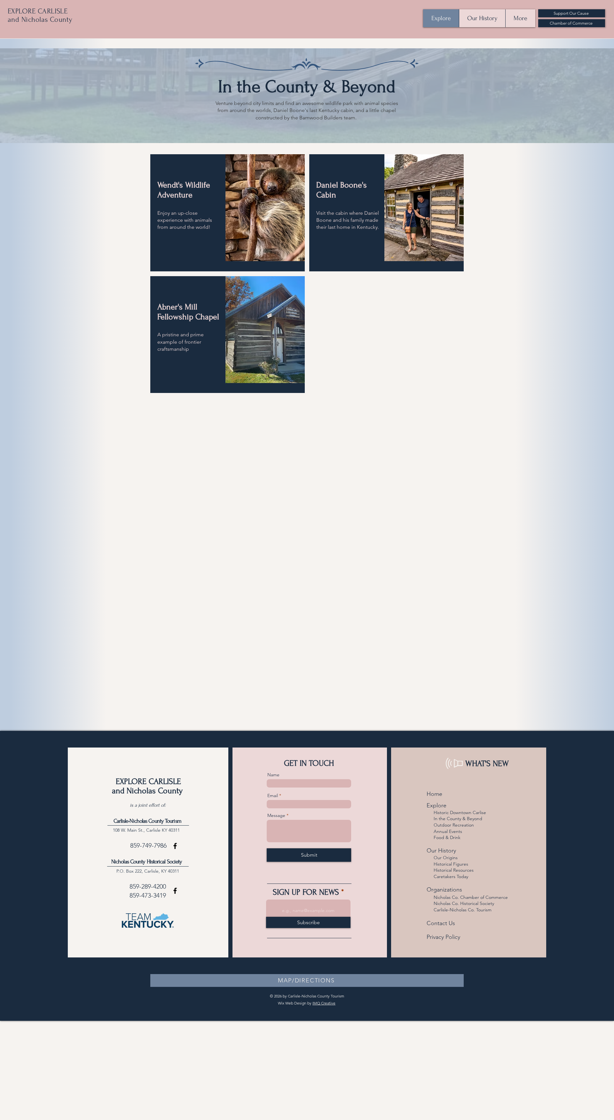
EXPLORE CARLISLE (37, 11)
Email (272, 795)
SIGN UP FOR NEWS (306, 892)
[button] (307, 980)
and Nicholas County (40, 19)
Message (276, 815)
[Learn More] (187, 243)
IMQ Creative (323, 1003)
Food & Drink (447, 837)
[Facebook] (175, 846)
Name (273, 774)
